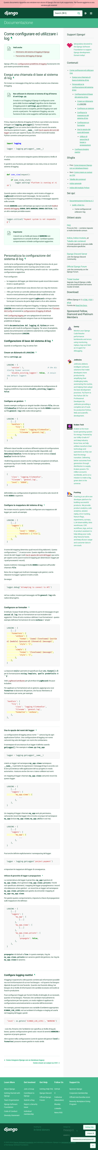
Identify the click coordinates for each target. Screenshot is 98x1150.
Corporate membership (78, 1093)
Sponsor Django (75, 1089)
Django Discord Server (77, 254)
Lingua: (90, 1133)
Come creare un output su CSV (45, 1063)
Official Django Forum (77, 266)
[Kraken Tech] (69, 429)
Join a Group (29, 1089)
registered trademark (68, 1142)
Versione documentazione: (83, 1139)
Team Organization (11, 1100)
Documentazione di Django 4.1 (82, 201)
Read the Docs (81, 305)
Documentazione (18, 22)
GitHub (57, 1089)
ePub (69, 303)
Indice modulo (79, 238)
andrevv (69, 1135)
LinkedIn (57, 1108)
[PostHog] (69, 496)
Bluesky (57, 1104)
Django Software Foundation (23, 1142)
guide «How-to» (78, 205)
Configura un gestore (85, 108)
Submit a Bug (29, 1100)
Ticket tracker (73, 279)
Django (11, 13)
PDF (90, 300)
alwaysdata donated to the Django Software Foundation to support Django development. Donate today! (83, 49)
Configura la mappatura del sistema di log (83, 115)
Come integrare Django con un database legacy (25, 1060)
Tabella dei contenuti (78, 179)
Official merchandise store (79, 1097)
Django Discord (46, 1093)
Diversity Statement (12, 1115)
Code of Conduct (10, 1111)
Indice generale (75, 183)
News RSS (58, 1113)
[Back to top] (93, 1145)
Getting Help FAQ (46, 1089)
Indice (69, 238)
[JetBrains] (69, 364)
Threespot (69, 1130)
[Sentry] (69, 330)
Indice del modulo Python (79, 188)
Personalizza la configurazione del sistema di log (82, 87)
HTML (85, 300)
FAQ (69, 225)
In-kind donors (42, 1129)
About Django (9, 1089)
